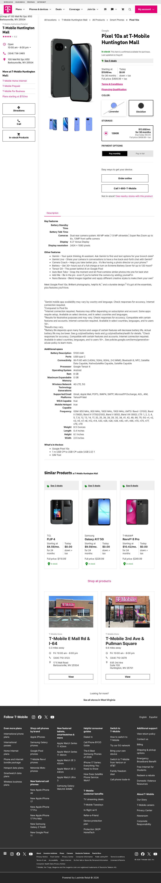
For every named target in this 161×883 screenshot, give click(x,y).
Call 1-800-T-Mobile (125, 188)
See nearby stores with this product (134, 196)
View (71, 676)
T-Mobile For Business (14, 91)
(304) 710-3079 (118, 657)
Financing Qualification (114, 89)
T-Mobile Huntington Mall (74, 19)
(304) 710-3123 (61, 657)
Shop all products (99, 581)
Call (19, 122)
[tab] (52, 213)
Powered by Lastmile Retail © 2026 (80, 877)
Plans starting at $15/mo (15, 96)
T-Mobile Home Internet (15, 80)
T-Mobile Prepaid (11, 86)
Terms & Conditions (112, 84)
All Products (98, 19)
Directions (19, 109)
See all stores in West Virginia (99, 700)
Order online (125, 178)
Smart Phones (117, 19)
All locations (50, 19)
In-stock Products (19, 136)
